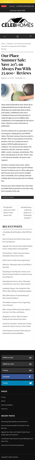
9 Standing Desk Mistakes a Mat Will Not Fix (14, 421)
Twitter (5, 383)
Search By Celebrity (7, 405)
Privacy (5, 370)
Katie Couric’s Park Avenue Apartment (16, 260)
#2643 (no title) (8, 364)
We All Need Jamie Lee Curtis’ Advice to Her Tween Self (10, 211)
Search (3, 401)
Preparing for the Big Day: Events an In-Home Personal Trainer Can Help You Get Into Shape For (17, 274)
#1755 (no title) (8, 357)
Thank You (4, 409)
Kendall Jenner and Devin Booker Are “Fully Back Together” (26, 212)
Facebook (6, 377)
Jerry (24, 78)
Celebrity (11, 197)
